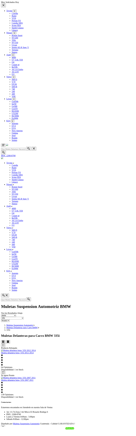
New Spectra (17, 131)
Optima (15, 133)
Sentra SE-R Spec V (20, 47)
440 (13, 94)
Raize (14, 16)
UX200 (15, 113)
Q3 (13, 74)
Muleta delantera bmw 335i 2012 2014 (17, 353)
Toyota (9, 11)
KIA (8, 121)
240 (13, 91)
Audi (8, 55)
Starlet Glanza (18, 28)
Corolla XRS (17, 23)
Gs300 (14, 106)
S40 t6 (14, 87)
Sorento (15, 123)
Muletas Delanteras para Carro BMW (22, 327)
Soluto (14, 140)
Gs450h (15, 101)
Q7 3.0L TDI (17, 60)
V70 (13, 82)
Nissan (9, 33)
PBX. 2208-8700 (8, 155)
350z (14, 40)
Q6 (13, 62)
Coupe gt (15, 65)
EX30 (14, 84)
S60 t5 (14, 79)
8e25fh (15, 67)
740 (13, 89)
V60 (13, 96)
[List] (8, 342)
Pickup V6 (16, 20)
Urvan (14, 45)
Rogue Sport (17, 35)
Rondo (14, 138)
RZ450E (15, 111)
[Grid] (3, 342)
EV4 (14, 126)
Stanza (14, 52)
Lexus (9, 99)
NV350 (15, 42)
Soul (14, 135)
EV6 (14, 128)
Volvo (8, 77)
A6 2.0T (15, 72)
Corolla (15, 13)
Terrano (15, 50)
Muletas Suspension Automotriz (19, 325)
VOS (14, 18)
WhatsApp (69, 428)
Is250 (14, 104)
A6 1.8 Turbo (17, 69)
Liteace (15, 30)
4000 (14, 57)
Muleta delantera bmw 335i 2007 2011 (17, 380)
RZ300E (15, 116)
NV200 (15, 38)
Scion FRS (16, 25)
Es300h (15, 118)
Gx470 (15, 109)
